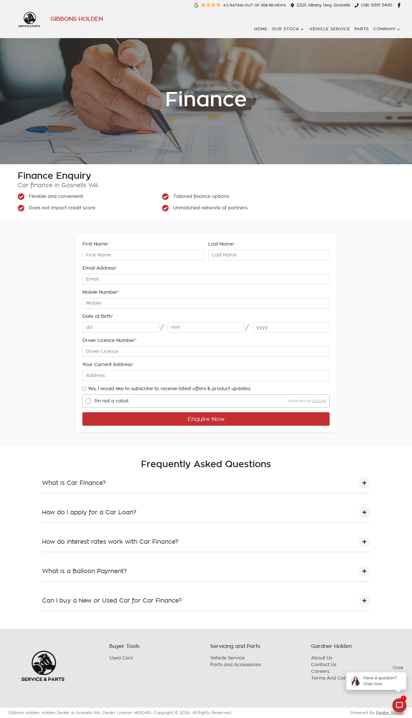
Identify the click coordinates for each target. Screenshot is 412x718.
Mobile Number (100, 292)
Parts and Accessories (235, 665)
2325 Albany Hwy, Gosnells (323, 5)
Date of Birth (98, 316)
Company (384, 29)
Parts (362, 29)
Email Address (99, 268)
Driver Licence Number (109, 340)
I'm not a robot (111, 401)
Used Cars (121, 658)
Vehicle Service (329, 29)
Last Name (221, 244)
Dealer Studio (390, 712)
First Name (95, 244)
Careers (320, 671)
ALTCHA (319, 401)
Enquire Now (206, 419)
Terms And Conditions (336, 678)
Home (260, 29)
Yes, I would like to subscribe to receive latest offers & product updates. (169, 388)
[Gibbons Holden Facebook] (400, 5)
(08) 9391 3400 (376, 5)
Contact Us (323, 665)
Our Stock (285, 29)
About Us (321, 658)
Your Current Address (108, 364)
